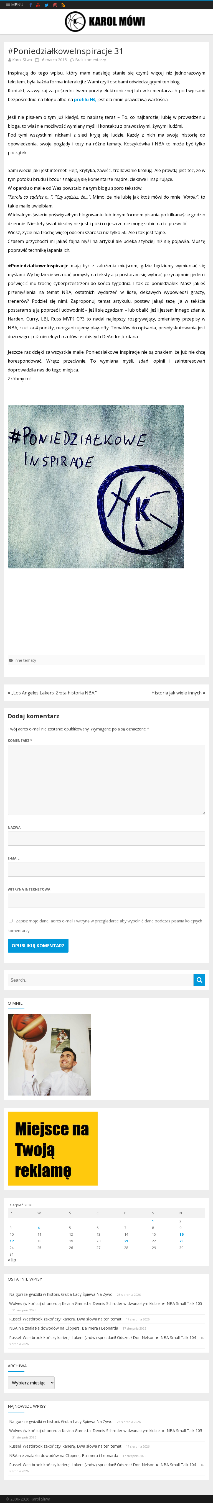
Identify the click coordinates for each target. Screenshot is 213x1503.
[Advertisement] (106, 616)
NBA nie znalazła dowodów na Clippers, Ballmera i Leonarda (63, 1328)
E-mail (13, 858)
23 (181, 1240)
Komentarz (20, 740)
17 (12, 1240)
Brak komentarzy (90, 59)
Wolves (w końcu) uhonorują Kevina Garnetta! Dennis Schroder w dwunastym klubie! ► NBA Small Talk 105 (105, 1303)
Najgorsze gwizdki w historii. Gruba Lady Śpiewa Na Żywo (61, 1294)
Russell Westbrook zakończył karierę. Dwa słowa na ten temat (65, 1319)
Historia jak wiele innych (177, 693)
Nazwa (14, 827)
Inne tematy (25, 660)
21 (126, 1240)
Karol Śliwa (22, 59)
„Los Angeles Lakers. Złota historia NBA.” (53, 693)
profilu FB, (85, 99)
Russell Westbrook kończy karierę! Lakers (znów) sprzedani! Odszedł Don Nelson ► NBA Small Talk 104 (102, 1337)
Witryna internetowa (29, 889)
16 (181, 1234)
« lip (12, 1260)
